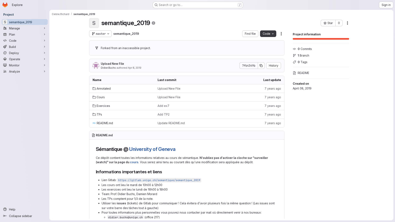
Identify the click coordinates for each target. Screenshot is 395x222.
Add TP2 (164, 114)
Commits (305, 49)
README (303, 73)
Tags (302, 62)
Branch (303, 55)
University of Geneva (152, 149)
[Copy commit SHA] (261, 65)
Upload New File (112, 63)
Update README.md (171, 123)
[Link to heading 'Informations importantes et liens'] (164, 171)
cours (134, 162)
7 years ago (273, 88)
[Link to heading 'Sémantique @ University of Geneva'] (178, 149)
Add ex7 (163, 106)
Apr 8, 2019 (134, 67)
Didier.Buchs (108, 67)
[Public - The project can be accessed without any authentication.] (153, 23)
